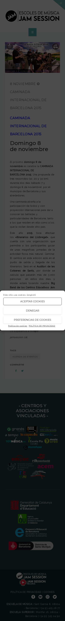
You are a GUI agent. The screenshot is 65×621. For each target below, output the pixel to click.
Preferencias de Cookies (32, 319)
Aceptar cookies (32, 301)
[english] (31, 295)
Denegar (32, 310)
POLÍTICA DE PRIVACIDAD (42, 326)
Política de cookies (17, 326)
